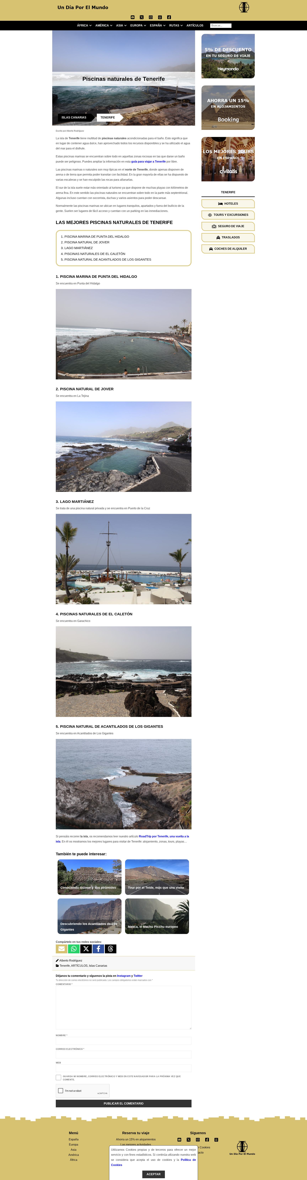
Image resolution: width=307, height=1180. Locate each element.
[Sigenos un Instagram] (198, 1139)
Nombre (62, 1035)
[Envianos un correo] (179, 1139)
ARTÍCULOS (195, 25)
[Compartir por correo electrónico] (61, 948)
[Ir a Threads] (162, 18)
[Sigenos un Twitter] (189, 1139)
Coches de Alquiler (230, 248)
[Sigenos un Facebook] (207, 1139)
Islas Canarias (98, 965)
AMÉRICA (102, 25)
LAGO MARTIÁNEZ (78, 248)
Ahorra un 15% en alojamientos (136, 1139)
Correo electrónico (70, 1049)
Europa (73, 1144)
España (74, 1139)
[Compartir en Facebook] (98, 948)
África (73, 1159)
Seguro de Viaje (231, 226)
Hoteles (231, 203)
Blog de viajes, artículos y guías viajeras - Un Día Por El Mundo (83, 7)
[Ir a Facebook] (171, 18)
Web (58, 1063)
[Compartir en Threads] (110, 948)
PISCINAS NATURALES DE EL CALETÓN (94, 254)
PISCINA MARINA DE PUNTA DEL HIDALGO (96, 236)
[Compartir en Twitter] (86, 948)
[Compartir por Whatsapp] (74, 948)
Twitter (138, 975)
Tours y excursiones (231, 214)
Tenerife (65, 965)
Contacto (198, 1152)
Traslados (231, 237)
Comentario (64, 984)
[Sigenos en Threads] (216, 1139)
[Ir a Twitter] (144, 18)
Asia (73, 1149)
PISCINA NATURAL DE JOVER (86, 242)
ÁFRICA (82, 25)
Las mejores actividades (135, 1144)
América (73, 1154)
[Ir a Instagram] (153, 18)
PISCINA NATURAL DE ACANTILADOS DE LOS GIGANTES (107, 259)
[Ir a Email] (135, 18)
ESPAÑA (156, 25)
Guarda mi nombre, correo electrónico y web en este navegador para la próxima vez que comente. (122, 1078)
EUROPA (136, 25)
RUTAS (174, 25)
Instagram (124, 975)
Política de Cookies (198, 1147)
